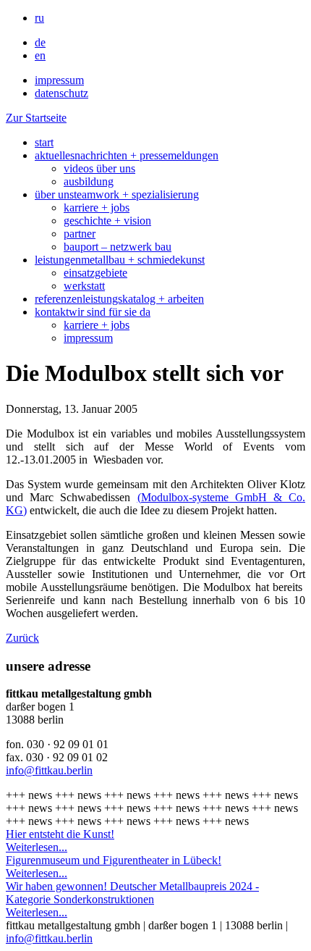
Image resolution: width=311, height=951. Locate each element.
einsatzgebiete (95, 273)
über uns (117, 194)
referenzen (119, 299)
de (40, 42)
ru (39, 18)
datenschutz (61, 93)
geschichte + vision (107, 220)
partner (79, 233)
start (44, 142)
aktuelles (126, 155)
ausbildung (89, 181)
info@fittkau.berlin (49, 770)
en (40, 55)
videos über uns (99, 168)
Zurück (22, 638)
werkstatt (84, 286)
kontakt (92, 312)
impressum (59, 80)
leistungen (120, 260)
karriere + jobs (96, 207)
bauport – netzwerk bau (117, 246)
